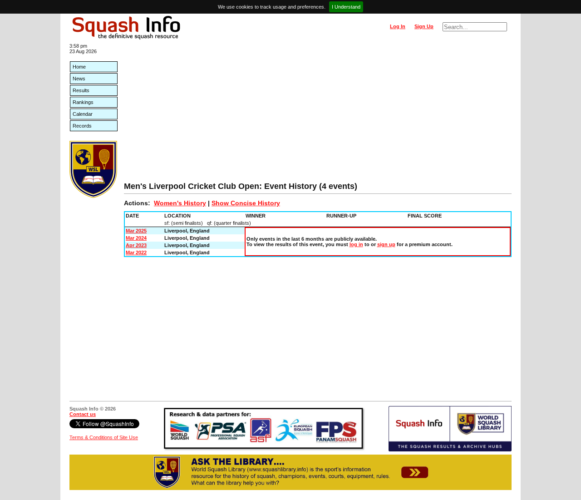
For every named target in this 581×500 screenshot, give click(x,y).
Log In (397, 26)
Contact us (82, 414)
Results (81, 90)
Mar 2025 (136, 230)
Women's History (180, 203)
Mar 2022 (136, 252)
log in (356, 244)
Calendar (83, 114)
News (79, 78)
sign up (386, 244)
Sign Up (423, 26)
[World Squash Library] (93, 196)
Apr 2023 (136, 245)
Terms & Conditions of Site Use (103, 437)
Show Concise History (246, 203)
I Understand (346, 7)
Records (82, 126)
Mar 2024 (136, 238)
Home (79, 66)
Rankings (83, 102)
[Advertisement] (318, 113)
